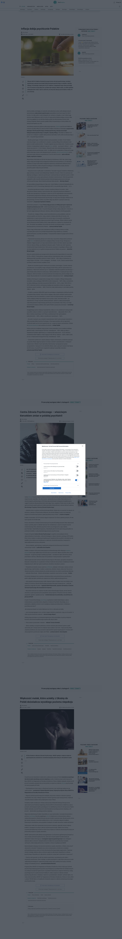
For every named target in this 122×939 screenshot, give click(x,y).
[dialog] (61, 469)
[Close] (83, 446)
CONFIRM (51, 488)
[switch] (76, 466)
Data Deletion (54, 492)
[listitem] (61, 463)
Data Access (61, 492)
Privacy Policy (68, 492)
